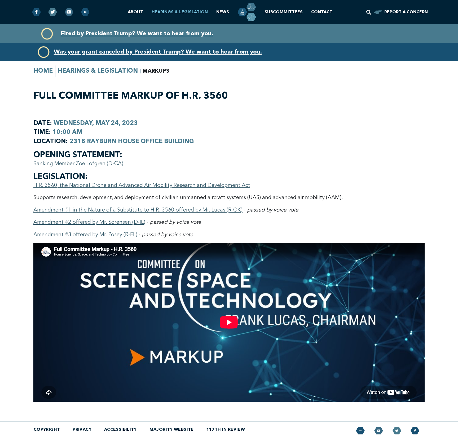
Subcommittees (284, 12)
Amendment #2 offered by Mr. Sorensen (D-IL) (89, 222)
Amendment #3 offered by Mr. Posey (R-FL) (85, 234)
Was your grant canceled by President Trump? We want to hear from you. (158, 52)
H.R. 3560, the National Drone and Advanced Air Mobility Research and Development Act (141, 185)
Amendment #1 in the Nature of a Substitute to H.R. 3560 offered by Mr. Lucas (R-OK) (138, 209)
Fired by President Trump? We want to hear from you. (137, 33)
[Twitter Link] (52, 12)
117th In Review (225, 429)
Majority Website (171, 429)
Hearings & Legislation (180, 12)
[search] (368, 12)
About (135, 12)
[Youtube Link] (69, 12)
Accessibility (120, 429)
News (222, 12)
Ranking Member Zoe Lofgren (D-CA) (79, 163)
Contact (321, 12)
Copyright (47, 429)
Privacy (82, 429)
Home (43, 71)
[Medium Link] (85, 12)
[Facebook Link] (36, 12)
